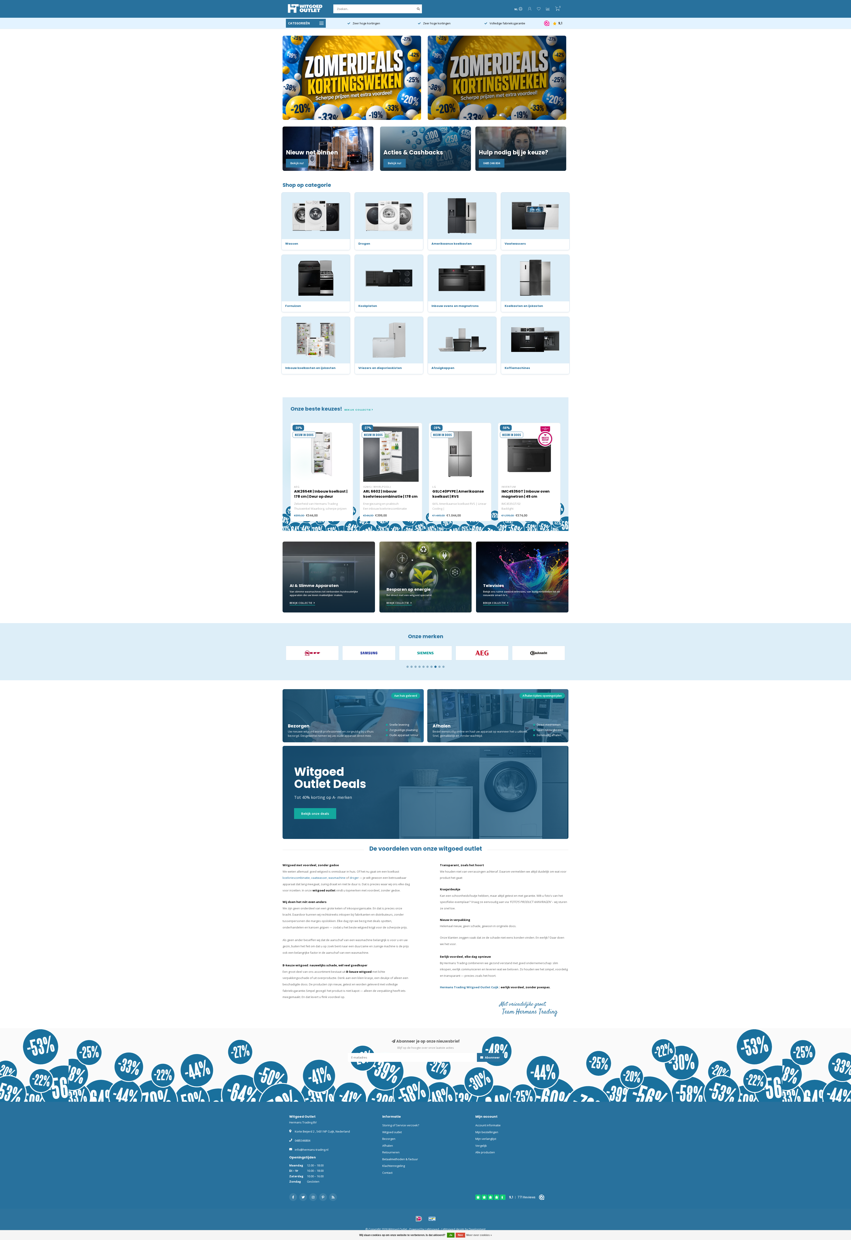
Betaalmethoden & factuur (400, 1159)
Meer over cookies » (479, 1235)
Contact (387, 1173)
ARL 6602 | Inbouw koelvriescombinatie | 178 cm (390, 494)
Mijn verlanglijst (485, 1139)
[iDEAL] (418, 1218)
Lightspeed (432, 1229)
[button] (407, 667)
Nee (460, 1235)
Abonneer (492, 1057)
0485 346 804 (491, 163)
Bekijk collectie (358, 409)
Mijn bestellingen (486, 1132)
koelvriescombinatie (296, 878)
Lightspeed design (452, 1229)
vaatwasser (319, 878)
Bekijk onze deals (315, 813)
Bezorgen (388, 1139)
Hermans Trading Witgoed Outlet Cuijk (469, 987)
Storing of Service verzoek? (400, 1125)
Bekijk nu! (297, 163)
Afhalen (387, 1146)
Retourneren (391, 1152)
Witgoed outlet (392, 1132)
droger (354, 878)
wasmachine (336, 878)
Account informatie (488, 1125)
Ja (450, 1235)
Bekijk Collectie (301, 602)
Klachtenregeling (393, 1166)
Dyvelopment (477, 1229)
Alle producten (485, 1152)
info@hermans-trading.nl (311, 1150)
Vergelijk (481, 1146)
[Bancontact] (432, 1218)
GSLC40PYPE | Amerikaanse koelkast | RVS (458, 494)
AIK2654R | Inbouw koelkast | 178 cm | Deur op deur (320, 494)
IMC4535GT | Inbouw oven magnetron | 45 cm (526, 494)
